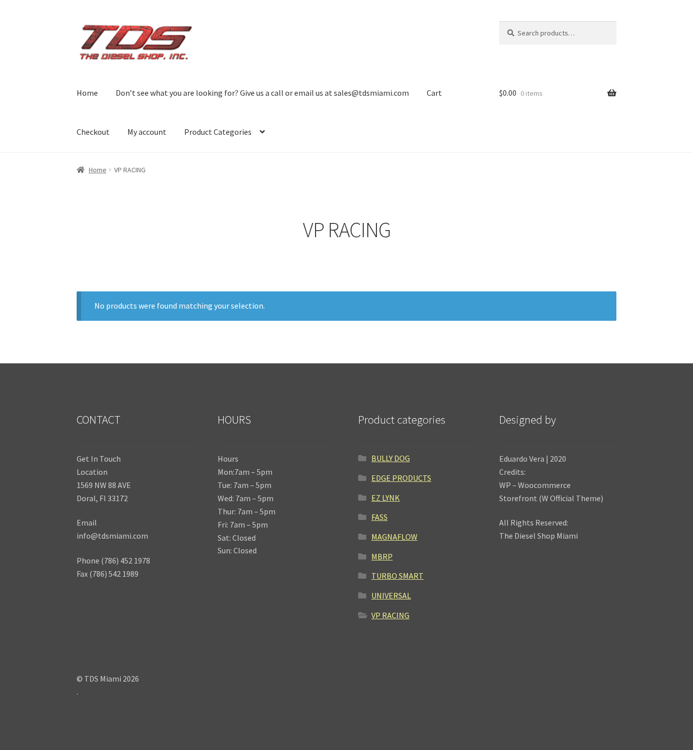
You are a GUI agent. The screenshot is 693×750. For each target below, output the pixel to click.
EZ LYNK (385, 498)
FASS (379, 517)
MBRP (382, 556)
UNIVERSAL (391, 595)
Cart (434, 93)
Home (87, 93)
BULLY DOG (390, 458)
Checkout (93, 132)
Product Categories (218, 132)
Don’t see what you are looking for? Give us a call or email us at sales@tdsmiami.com (262, 93)
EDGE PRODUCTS (401, 478)
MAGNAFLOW (394, 537)
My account (146, 132)
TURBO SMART (397, 576)
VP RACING (390, 615)
